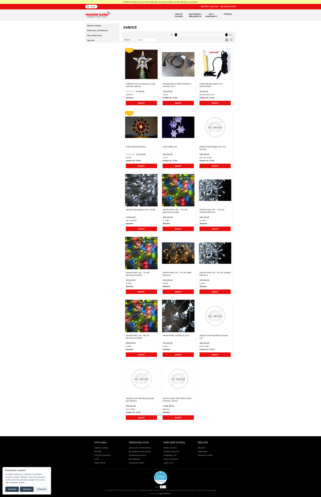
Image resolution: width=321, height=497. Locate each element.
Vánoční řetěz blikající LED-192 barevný (212, 147)
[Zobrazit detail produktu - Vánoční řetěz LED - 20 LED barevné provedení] (141, 253)
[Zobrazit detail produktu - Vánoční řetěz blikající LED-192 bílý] (141, 190)
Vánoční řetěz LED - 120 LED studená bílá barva (211, 210)
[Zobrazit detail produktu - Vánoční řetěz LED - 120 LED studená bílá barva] (215, 190)
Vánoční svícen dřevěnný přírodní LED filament (140, 399)
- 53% (129, 50)
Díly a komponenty (211, 15)
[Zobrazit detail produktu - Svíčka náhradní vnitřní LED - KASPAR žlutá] (215, 64)
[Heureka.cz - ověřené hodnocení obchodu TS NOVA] (160, 484)
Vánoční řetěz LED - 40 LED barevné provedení (137, 336)
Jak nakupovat (134, 459)
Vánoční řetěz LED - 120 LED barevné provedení (175, 210)
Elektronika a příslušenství (195, 15)
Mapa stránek (99, 463)
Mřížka (226, 40)
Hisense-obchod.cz (171, 459)
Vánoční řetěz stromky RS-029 (176, 335)
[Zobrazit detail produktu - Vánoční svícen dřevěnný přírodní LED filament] (141, 379)
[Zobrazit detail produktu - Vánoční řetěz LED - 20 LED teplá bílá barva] (178, 253)
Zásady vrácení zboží (137, 455)
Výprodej (228, 14)
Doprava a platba (101, 447)
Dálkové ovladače (178, 15)
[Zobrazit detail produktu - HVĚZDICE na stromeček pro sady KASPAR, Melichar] (141, 64)
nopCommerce (165, 493)
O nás (96, 459)
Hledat (92, 6)
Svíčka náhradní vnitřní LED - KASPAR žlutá (211, 84)
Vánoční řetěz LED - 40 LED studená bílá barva (215, 273)
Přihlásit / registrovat (210, 6)
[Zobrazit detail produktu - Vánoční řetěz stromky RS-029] (178, 316)
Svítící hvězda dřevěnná (136, 146)
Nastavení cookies (205, 455)
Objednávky (202, 451)
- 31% (129, 113)
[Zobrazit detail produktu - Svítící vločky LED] (178, 127)
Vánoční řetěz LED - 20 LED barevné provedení (137, 273)
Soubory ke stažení (136, 463)
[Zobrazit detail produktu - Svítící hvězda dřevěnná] (141, 127)
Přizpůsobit (41, 489)
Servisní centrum (170, 447)
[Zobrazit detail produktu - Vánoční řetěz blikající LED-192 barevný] (215, 127)
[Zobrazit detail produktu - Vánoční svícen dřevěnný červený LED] (215, 316)
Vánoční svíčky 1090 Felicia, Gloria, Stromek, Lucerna (177, 399)
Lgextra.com (168, 463)
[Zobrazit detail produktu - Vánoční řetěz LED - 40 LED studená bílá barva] (215, 253)
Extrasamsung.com (171, 451)
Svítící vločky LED (170, 146)
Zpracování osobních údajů (140, 447)
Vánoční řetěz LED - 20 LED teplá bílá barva (177, 273)
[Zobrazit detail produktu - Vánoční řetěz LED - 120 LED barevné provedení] (178, 190)
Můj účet (201, 447)
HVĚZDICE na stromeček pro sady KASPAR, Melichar (140, 84)
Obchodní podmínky (102, 455)
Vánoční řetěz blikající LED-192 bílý (140, 209)
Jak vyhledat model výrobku (140, 451)
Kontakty (98, 451)
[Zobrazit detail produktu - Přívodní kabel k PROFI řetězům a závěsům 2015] (178, 64)
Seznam (231, 40)
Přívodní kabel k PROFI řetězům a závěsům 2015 (177, 84)
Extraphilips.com (170, 455)
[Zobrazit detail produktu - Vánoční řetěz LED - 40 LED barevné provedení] (141, 316)
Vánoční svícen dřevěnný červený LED (213, 336)
